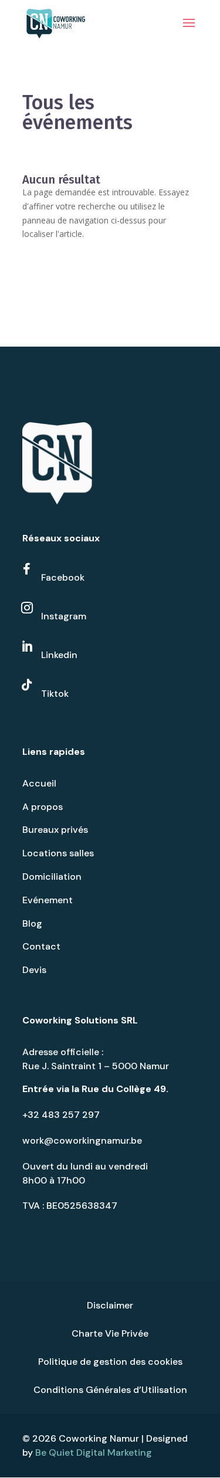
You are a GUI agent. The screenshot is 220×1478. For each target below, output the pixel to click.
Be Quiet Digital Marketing (93, 1452)
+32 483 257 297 (61, 1114)
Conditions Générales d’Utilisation (110, 1390)
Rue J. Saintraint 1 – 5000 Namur (95, 1066)
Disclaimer (110, 1305)
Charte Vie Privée (110, 1333)
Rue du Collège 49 (124, 1089)
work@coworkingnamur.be (82, 1140)
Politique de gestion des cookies (110, 1361)
